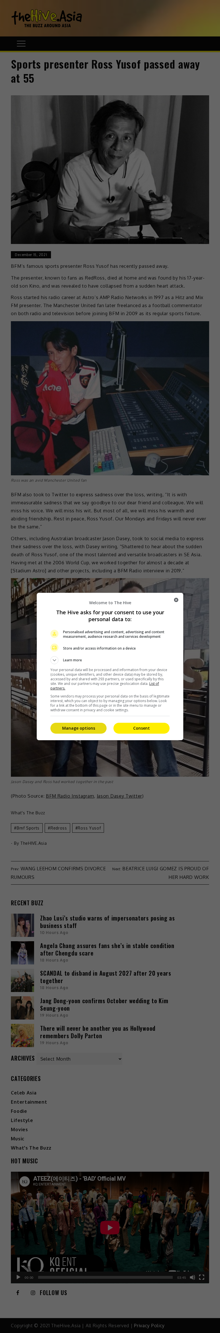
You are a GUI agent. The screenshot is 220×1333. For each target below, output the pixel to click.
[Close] (176, 600)
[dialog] (110, 666)
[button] (110, 660)
